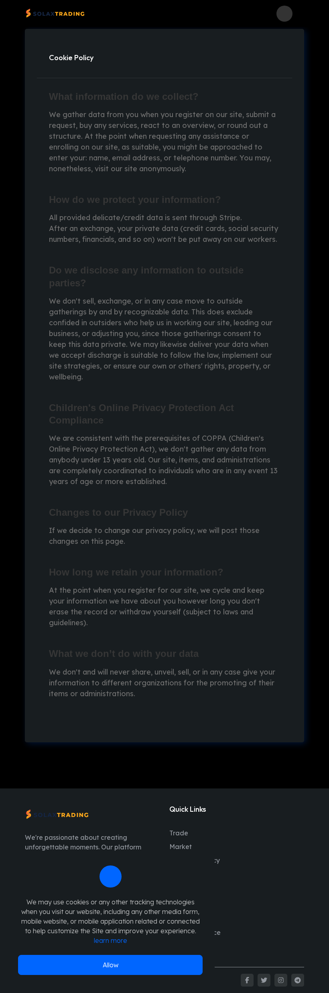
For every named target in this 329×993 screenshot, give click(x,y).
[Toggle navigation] (300, 13)
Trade (178, 833)
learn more (110, 940)
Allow (110, 965)
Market (180, 847)
